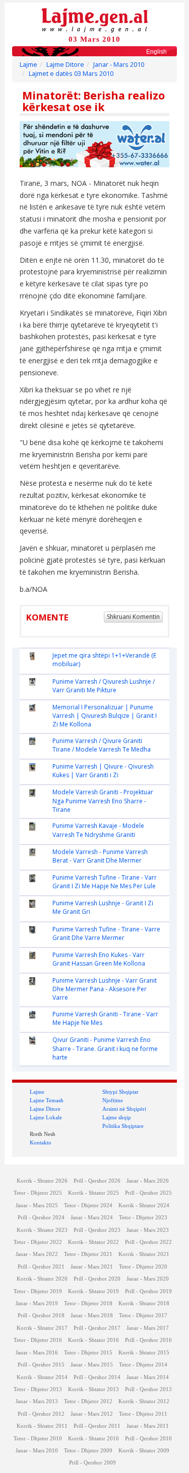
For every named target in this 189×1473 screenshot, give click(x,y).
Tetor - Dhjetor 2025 (38, 1193)
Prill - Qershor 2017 (97, 1328)
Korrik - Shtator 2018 (143, 1303)
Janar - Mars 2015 (92, 1364)
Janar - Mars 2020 (148, 1279)
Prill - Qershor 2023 (97, 1230)
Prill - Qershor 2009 (92, 1462)
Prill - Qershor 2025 (148, 1193)
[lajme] (95, 19)
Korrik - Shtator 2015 (143, 1352)
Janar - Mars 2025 (37, 1205)
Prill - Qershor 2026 (97, 1181)
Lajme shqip (116, 1117)
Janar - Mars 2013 (37, 1401)
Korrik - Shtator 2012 (143, 1401)
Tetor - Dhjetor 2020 (143, 1267)
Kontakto (40, 1142)
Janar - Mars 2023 (148, 1230)
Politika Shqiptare (123, 1126)
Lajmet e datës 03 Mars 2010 (71, 73)
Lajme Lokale (46, 1117)
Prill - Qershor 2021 (41, 1267)
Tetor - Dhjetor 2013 (38, 1389)
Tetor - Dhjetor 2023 (143, 1217)
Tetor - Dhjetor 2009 (88, 1450)
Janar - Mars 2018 (92, 1315)
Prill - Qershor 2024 (41, 1217)
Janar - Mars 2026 (148, 1181)
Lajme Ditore (65, 64)
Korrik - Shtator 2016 (93, 1340)
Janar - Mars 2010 (118, 64)
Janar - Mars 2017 (148, 1328)
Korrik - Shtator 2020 (42, 1279)
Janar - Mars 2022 (37, 1254)
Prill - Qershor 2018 (41, 1315)
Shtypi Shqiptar (120, 1092)
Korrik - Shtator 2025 (93, 1193)
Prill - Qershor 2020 (97, 1279)
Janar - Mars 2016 (37, 1352)
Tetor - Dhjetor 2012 (88, 1401)
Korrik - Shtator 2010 (93, 1438)
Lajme (28, 64)
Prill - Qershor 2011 (97, 1426)
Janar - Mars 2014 (148, 1377)
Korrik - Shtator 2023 (42, 1230)
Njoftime (112, 1100)
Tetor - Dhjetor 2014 (143, 1364)
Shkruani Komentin (133, 616)
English (156, 51)
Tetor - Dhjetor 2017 (143, 1315)
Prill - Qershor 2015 (41, 1364)
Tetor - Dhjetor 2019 (38, 1291)
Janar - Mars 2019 (37, 1303)
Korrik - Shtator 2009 (143, 1450)
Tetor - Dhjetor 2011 (143, 1414)
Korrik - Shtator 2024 (143, 1205)
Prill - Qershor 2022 (148, 1242)
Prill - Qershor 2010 (148, 1438)
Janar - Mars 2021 (92, 1267)
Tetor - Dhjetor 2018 (88, 1303)
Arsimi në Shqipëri (124, 1109)
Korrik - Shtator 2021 (143, 1254)
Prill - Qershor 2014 (97, 1377)
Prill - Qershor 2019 (148, 1291)
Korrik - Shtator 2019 (93, 1291)
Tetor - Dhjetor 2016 (38, 1340)
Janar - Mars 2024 (92, 1217)
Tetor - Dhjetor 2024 (88, 1205)
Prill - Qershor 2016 (148, 1340)
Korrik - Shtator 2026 (42, 1181)
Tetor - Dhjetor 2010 (38, 1438)
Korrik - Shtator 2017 (42, 1328)
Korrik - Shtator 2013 (93, 1389)
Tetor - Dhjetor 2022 (38, 1242)
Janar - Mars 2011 (148, 1426)
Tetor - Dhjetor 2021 (88, 1254)
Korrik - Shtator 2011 (42, 1426)
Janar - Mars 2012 (92, 1414)
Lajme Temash (47, 1100)
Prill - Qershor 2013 (148, 1389)
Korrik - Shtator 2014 (42, 1377)
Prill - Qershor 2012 (41, 1414)
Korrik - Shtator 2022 (93, 1242)
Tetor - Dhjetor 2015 (88, 1352)
